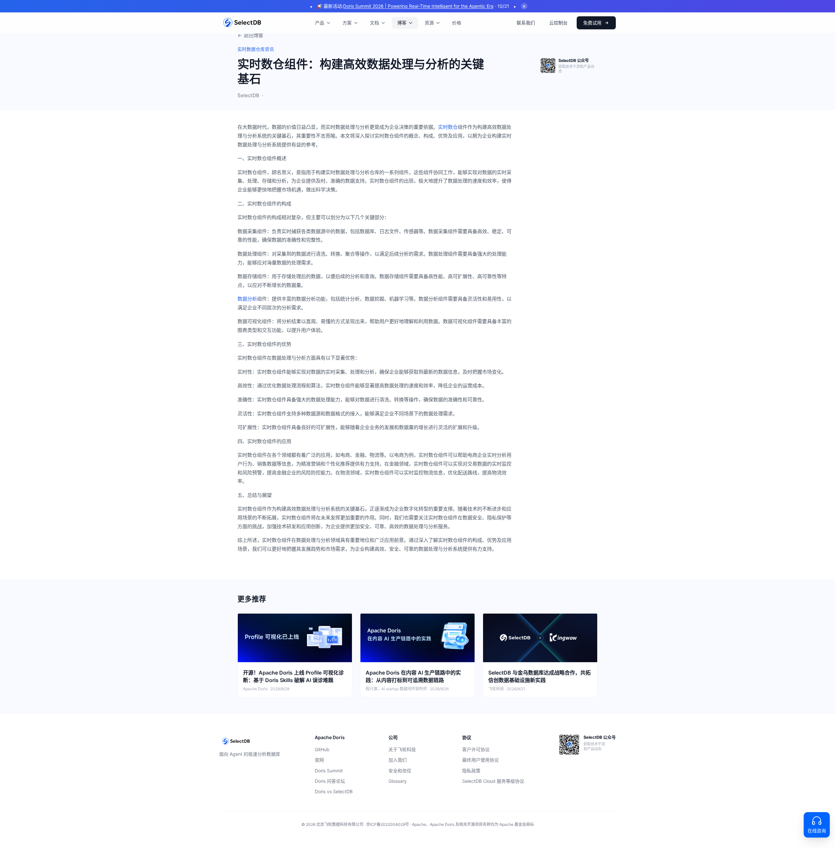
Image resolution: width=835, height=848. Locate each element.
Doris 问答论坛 (330, 781)
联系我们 (526, 22)
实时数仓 (448, 127)
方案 (347, 22)
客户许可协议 (476, 749)
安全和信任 (399, 770)
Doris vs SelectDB (334, 791)
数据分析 (247, 299)
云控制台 (558, 22)
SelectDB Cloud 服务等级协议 (493, 781)
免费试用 (592, 22)
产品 (319, 22)
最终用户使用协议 (480, 760)
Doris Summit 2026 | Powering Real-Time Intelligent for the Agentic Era (418, 6)
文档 (374, 22)
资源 (429, 22)
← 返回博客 (250, 35)
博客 (401, 22)
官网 (319, 760)
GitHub (322, 749)
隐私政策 (471, 770)
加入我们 (397, 760)
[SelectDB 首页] (242, 23)
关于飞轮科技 (402, 749)
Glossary (397, 781)
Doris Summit (329, 770)
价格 (456, 22)
